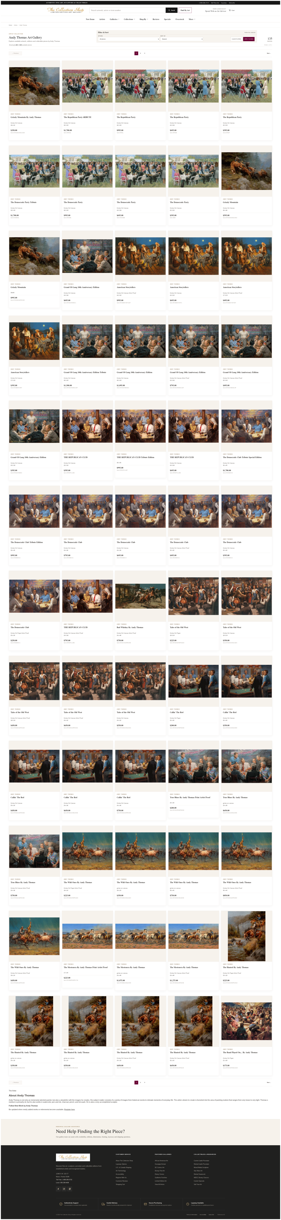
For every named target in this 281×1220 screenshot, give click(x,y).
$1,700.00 (68, 130)
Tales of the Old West (179, 627)
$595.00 (226, 215)
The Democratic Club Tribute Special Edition (242, 457)
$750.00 (120, 640)
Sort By (163, 36)
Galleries (113, 19)
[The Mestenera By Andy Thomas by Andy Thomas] (140, 936)
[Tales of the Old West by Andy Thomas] (193, 596)
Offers (100, 36)
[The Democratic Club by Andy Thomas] (87, 511)
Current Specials (199, 1181)
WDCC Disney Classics (201, 1177)
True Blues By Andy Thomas (235, 797)
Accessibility (120, 1174)
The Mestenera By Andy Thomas (131, 967)
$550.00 (120, 725)
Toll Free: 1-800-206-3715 (64, 1179)
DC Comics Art (159, 1167)
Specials (167, 19)
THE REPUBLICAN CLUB (75, 457)
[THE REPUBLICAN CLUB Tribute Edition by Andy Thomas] (140, 426)
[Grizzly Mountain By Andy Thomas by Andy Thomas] (34, 86)
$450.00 (14, 725)
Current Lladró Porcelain (201, 1160)
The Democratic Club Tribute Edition (27, 542)
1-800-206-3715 (204, 3)
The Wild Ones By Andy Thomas (78, 882)
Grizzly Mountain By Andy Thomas (26, 117)
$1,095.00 (121, 385)
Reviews (156, 19)
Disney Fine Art (160, 1171)
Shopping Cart (120, 1184)
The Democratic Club (73, 542)
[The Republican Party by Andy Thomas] (140, 86)
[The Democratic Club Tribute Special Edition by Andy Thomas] (246, 426)
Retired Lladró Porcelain (201, 1164)
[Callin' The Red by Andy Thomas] (193, 681)
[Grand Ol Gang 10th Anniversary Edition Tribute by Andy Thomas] (87, 341)
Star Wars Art (198, 1171)
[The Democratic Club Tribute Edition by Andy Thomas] (34, 511)
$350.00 (14, 130)
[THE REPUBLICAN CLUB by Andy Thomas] (87, 426)
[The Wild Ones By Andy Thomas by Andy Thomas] (87, 851)
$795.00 (173, 385)
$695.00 (173, 130)
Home (10, 25)
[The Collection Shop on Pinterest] (69, 1189)
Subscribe (232, 3)
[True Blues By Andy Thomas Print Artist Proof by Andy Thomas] (193, 766)
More (191, 19)
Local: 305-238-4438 (62, 1182)
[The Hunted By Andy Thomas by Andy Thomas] (246, 936)
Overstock (180, 19)
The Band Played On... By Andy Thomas (240, 1052)
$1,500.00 (68, 385)
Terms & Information (191, 1214)
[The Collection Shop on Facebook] (58, 1189)
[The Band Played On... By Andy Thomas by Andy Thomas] (246, 1021)
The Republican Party (126, 117)
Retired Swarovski (199, 1174)
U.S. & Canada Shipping (123, 1167)
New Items (90, 19)
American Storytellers (126, 287)
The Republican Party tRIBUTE (77, 117)
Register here (69, 1109)
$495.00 (226, 300)
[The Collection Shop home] (66, 10)
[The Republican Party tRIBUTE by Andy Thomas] (87, 86)
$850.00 (226, 895)
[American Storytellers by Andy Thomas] (140, 256)
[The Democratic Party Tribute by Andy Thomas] (34, 171)
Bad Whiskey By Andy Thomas (130, 627)
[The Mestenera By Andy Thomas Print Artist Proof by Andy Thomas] (87, 936)
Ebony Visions (159, 1174)
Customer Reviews (122, 1181)
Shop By (143, 19)
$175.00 (226, 1065)
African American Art (161, 1160)
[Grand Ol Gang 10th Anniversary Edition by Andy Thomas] (87, 256)
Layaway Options (121, 1164)
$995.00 (120, 130)
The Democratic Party (73, 202)
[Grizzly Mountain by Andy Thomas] (246, 171)
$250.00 (14, 640)
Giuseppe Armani (160, 1164)
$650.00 (67, 725)
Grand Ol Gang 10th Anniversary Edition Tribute (85, 372)
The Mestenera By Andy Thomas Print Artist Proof (86, 967)
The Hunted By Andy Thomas (236, 967)
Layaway (224, 3)
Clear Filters (236, 39)
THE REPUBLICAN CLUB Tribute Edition (135, 457)
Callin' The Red (176, 712)
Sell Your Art (215, 3)
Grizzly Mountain (230, 202)
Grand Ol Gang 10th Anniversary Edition (81, 287)
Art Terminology (121, 1171)
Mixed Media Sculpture (201, 1167)
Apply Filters (248, 39)
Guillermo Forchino (161, 1177)
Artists (102, 19)
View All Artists (159, 1184)
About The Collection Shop (124, 1160)
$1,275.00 (174, 980)
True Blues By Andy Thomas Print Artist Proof (190, 797)
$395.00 (226, 130)
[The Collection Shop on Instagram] (64, 1189)
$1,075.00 (121, 980)
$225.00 (173, 640)
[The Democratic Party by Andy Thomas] (87, 171)
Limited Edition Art (161, 1181)
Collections (128, 19)
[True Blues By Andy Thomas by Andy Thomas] (246, 766)
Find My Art (185, 10)
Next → (269, 53)
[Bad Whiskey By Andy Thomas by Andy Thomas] (140, 596)
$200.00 (173, 725)
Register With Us (121, 1177)
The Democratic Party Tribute (23, 202)
